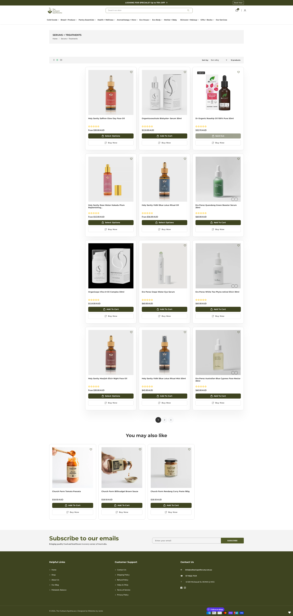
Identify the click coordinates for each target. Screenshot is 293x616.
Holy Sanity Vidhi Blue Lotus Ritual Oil (160, 205)
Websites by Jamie (95, 611)
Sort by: (205, 60)
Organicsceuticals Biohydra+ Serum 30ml (162, 118)
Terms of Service (123, 590)
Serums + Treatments (69, 38)
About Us (55, 580)
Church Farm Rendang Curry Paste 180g (170, 491)
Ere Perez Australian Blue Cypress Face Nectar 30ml (217, 379)
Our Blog (55, 585)
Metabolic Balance (59, 590)
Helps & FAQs (122, 585)
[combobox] (149, 10)
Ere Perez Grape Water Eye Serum (158, 292)
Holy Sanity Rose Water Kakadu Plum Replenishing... (106, 206)
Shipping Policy (123, 575)
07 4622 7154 (191, 576)
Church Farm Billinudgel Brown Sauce (119, 491)
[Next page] (171, 420)
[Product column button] (54, 60)
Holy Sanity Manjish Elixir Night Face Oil (107, 378)
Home (55, 38)
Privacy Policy (122, 595)
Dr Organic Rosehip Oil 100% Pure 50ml (214, 118)
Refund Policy (122, 580)
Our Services (221, 20)
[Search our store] (188, 10)
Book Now (238, 2)
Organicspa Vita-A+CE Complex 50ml (106, 292)
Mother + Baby (170, 20)
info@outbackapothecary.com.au (198, 570)
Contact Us (121, 570)
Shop (54, 575)
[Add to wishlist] (131, 72)
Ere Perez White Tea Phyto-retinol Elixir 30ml (217, 292)
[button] (52, 19)
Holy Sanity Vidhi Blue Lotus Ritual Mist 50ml (164, 378)
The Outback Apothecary (66, 611)
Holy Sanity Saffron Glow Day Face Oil (106, 118)
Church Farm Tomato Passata (66, 491)
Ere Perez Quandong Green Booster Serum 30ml (216, 206)
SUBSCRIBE (232, 541)
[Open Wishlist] (289, 612)
